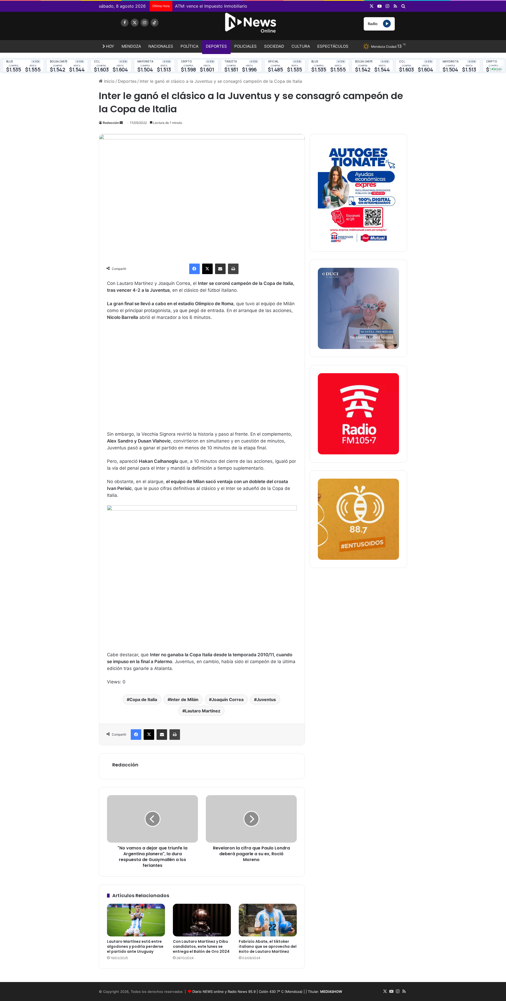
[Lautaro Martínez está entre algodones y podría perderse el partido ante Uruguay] (136, 920)
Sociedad (274, 46)
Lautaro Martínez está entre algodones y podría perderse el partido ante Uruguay (135, 946)
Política (189, 46)
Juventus (266, 699)
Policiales (245, 46)
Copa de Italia (143, 699)
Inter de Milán (184, 699)
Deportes (216, 46)
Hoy (109, 46)
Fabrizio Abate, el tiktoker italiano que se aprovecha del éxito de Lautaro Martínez (267, 946)
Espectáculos (332, 46)
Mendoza (131, 46)
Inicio (109, 81)
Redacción (111, 123)
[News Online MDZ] (147, 28)
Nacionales (160, 46)
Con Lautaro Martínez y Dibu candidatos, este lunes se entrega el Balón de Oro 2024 (201, 946)
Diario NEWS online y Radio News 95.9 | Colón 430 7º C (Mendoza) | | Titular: (267, 991)
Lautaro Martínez (202, 710)
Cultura (300, 46)
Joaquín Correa (228, 699)
